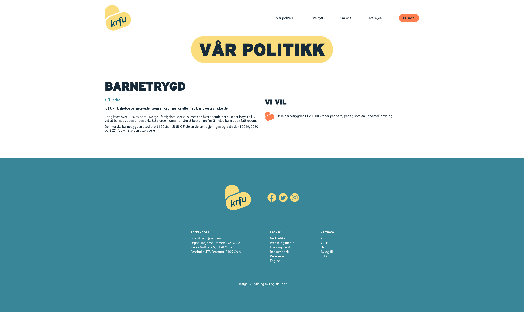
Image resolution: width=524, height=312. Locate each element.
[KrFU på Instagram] (294, 198)
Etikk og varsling (282, 247)
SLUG (325, 256)
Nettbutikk (277, 238)
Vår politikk (284, 18)
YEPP (324, 243)
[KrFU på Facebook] (271, 198)
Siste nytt (316, 18)
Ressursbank (279, 252)
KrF (323, 238)
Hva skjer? (375, 18)
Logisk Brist (278, 284)
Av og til (327, 252)
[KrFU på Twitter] (283, 198)
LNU (324, 247)
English (275, 261)
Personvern (278, 256)
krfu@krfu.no (211, 238)
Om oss (345, 18)
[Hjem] (118, 18)
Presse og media (282, 243)
